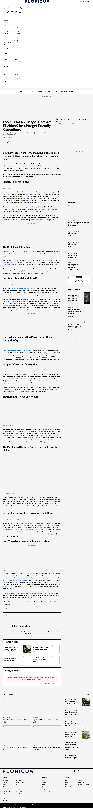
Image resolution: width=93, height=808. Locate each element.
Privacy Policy (29, 804)
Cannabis (16, 25)
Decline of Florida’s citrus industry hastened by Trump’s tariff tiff (11, 649)
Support (16, 804)
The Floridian (7, 389)
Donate (87, 1)
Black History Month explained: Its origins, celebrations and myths (71, 757)
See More (87, 694)
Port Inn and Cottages (22, 497)
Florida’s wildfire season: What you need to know (73, 255)
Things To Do (17, 61)
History (6, 59)
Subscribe (78, 1)
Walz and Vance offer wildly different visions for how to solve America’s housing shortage (74, 313)
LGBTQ (16, 40)
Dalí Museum (52, 435)
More (67, 777)
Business (6, 25)
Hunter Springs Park (36, 529)
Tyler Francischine (7, 137)
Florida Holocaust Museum (30, 437)
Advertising (7, 81)
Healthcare (7, 35)
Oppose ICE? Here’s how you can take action (73, 233)
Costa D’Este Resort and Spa (47, 209)
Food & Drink (17, 57)
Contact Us (7, 78)
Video (5, 69)
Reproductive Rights (8, 798)
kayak (44, 357)
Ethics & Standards (7, 804)
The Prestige (30, 198)
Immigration (7, 38)
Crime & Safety (20, 782)
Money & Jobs (8, 42)
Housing (16, 35)
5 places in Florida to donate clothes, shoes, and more (71, 723)
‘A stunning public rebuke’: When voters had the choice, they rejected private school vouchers (74, 298)
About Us (6, 71)
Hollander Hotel (45, 429)
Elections (6, 33)
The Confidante (20, 251)
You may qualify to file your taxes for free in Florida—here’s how (71, 712)
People (6, 61)
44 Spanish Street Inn (44, 379)
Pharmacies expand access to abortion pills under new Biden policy (74, 327)
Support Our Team (83, 784)
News (15, 59)
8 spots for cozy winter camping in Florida (10, 659)
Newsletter (17, 71)
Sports (6, 48)
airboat (18, 357)
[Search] (20, 7)
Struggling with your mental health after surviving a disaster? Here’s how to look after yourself (72, 746)
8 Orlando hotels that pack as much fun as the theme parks (40, 649)
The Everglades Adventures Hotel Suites (17, 350)
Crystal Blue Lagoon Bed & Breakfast (31, 523)
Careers (22, 804)
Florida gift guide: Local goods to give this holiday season (40, 659)
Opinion (16, 69)
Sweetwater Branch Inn (20, 288)
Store (5, 74)
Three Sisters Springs (18, 529)
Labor (5, 40)
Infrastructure (17, 38)
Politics (16, 42)
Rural (15, 44)
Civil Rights (7, 27)
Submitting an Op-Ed (84, 786)
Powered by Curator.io (52, 683)
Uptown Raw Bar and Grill (45, 506)
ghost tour (14, 391)
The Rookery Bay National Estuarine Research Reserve (36, 593)
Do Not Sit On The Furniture (13, 264)
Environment (17, 33)
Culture (6, 57)
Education (16, 31)
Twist (28, 264)
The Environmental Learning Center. (42, 220)
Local (34, 92)
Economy (6, 31)
